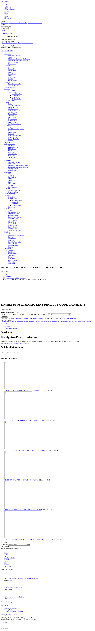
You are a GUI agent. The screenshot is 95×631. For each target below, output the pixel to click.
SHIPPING (7, 556)
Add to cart (4, 316)
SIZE (2, 312)
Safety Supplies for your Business (14, 597)
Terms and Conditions (10, 608)
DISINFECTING (64, 318)
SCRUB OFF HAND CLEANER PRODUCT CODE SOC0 (22, 510)
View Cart (4, 33)
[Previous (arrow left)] (1, 626)
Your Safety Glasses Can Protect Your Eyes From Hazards (21, 578)
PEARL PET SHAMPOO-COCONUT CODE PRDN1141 (22, 480)
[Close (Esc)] (1, 628)
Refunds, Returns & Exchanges (13, 611)
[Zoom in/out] (7, 628)
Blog (5, 563)
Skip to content (5, 1)
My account (7, 566)
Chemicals (11, 318)
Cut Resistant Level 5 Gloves (13, 588)
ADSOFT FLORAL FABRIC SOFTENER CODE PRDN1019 (23, 390)
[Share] (3, 628)
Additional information (11, 328)
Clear (17, 312)
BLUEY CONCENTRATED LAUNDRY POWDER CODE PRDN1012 (26, 450)
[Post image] (7, 577)
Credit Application (9, 558)
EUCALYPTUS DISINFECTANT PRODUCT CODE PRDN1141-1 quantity (24, 314)
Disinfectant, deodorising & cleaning (32, 318)
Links (6, 561)
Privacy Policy (8, 610)
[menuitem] (6, 4)
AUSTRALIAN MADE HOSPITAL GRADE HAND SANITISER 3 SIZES (27, 539)
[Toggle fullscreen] (5, 628)
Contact (6, 564)
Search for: (4, 544)
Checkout (9, 33)
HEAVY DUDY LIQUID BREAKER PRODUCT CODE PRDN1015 (25, 420)
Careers (6, 559)
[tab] (49, 326)
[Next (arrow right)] (3, 626)
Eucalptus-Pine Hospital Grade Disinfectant (17, 343)
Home (6, 553)
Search (28, 544)
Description (7, 326)
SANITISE (73, 318)
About (6, 554)
